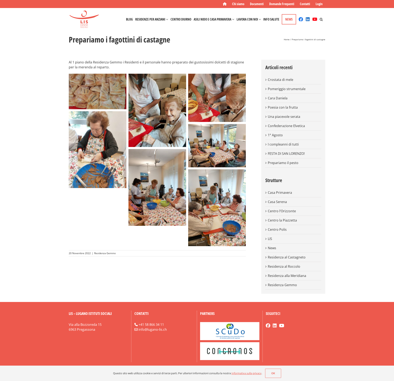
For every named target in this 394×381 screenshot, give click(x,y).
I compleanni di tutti (283, 144)
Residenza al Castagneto (287, 257)
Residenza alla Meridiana (287, 275)
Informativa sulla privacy (246, 373)
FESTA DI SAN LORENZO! (286, 153)
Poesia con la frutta (283, 107)
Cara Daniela (277, 98)
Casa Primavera (280, 192)
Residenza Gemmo (105, 253)
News (272, 248)
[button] (321, 19)
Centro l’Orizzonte (282, 211)
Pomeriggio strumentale (287, 89)
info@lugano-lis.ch (153, 329)
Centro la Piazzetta (282, 220)
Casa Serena (277, 202)
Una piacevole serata (284, 116)
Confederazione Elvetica (286, 126)
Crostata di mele (280, 79)
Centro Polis (277, 229)
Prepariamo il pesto (283, 163)
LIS (270, 238)
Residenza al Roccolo (284, 266)
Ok (273, 373)
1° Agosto (275, 135)
